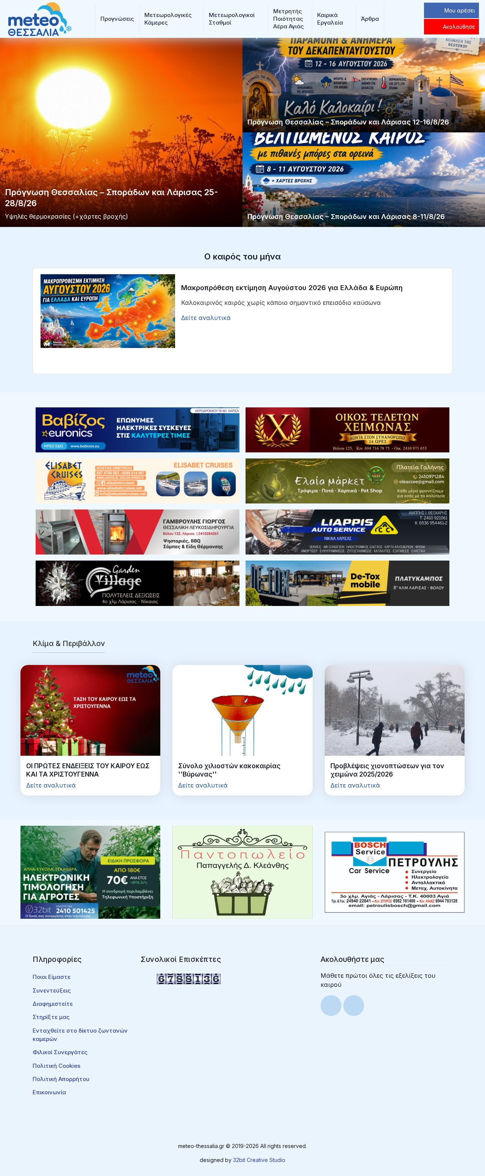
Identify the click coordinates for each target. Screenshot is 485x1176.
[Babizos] (137, 429)
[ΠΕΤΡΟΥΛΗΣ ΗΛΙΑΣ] (395, 872)
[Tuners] (90, 872)
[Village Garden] (137, 582)
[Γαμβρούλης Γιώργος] (137, 531)
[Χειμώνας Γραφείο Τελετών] (347, 429)
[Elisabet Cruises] (137, 480)
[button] (117, 19)
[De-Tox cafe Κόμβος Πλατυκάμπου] (347, 582)
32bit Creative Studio (259, 1160)
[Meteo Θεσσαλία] (40, 18)
